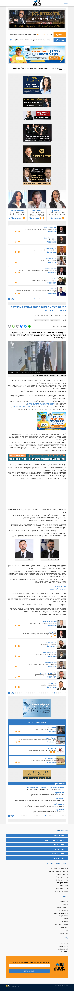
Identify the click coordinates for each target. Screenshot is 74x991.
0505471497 (52, 283)
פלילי (61, 213)
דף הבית (62, 68)
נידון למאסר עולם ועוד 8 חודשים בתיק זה (41, 404)
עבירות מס (35, 281)
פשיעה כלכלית (43, 281)
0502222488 (55, 218)
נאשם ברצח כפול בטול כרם (21, 406)
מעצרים (45, 685)
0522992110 (52, 273)
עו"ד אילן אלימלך (50, 269)
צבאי (31, 229)
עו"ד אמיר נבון (17, 211)
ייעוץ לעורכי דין (39, 664)
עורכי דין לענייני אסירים (56, 216)
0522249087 (52, 687)
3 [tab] (35, 299)
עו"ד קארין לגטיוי (51, 248)
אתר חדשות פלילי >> (59, 586)
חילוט (45, 664)
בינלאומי (33, 623)
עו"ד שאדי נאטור (51, 289)
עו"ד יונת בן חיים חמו (37, 211)
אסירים (38, 270)
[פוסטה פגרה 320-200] (51, 430)
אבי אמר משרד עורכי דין (49, 258)
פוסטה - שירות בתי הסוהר (41, 320)
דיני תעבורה (50, 240)
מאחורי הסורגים (54, 68)
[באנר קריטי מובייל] (37, 115)
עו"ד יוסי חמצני (51, 279)
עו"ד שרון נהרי (51, 622)
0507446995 (52, 252)
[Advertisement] (37, 494)
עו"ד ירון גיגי (52, 683)
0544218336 (52, 232)
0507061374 (52, 667)
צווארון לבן (60, 40)
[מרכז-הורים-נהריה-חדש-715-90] (37, 460)
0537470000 (52, 677)
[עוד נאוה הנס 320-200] (37, 85)
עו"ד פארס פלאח (55, 320)
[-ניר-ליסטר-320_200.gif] (37, 154)
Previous (12, 299)
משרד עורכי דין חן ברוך (49, 238)
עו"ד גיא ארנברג (57, 211)
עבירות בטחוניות (43, 654)
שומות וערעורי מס (39, 644)
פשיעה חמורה (55, 213)
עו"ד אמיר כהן (52, 673)
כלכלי (18, 213)
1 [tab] (39, 299)
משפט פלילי (53, 229)
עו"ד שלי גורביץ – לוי (49, 228)
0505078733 (52, 242)
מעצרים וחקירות (60, 214)
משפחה (51, 260)
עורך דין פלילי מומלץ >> (58, 589)
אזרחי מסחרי (45, 260)
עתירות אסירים (40, 214)
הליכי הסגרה (26, 623)
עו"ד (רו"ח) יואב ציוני (49, 642)
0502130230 (52, 262)
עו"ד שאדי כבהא (51, 632)
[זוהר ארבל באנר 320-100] (37, 102)
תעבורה (51, 214)
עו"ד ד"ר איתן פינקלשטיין (48, 663)
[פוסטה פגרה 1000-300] (37, 54)
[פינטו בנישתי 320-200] (37, 176)
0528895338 (17, 218)
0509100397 (36, 218)
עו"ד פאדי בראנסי (50, 653)
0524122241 (52, 656)
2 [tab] (37, 299)
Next (9, 299)
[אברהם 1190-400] (37, 19)
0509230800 (52, 293)
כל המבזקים (60, 35)
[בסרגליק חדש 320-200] (37, 133)
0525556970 (52, 636)
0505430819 (52, 646)
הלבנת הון (29, 281)
